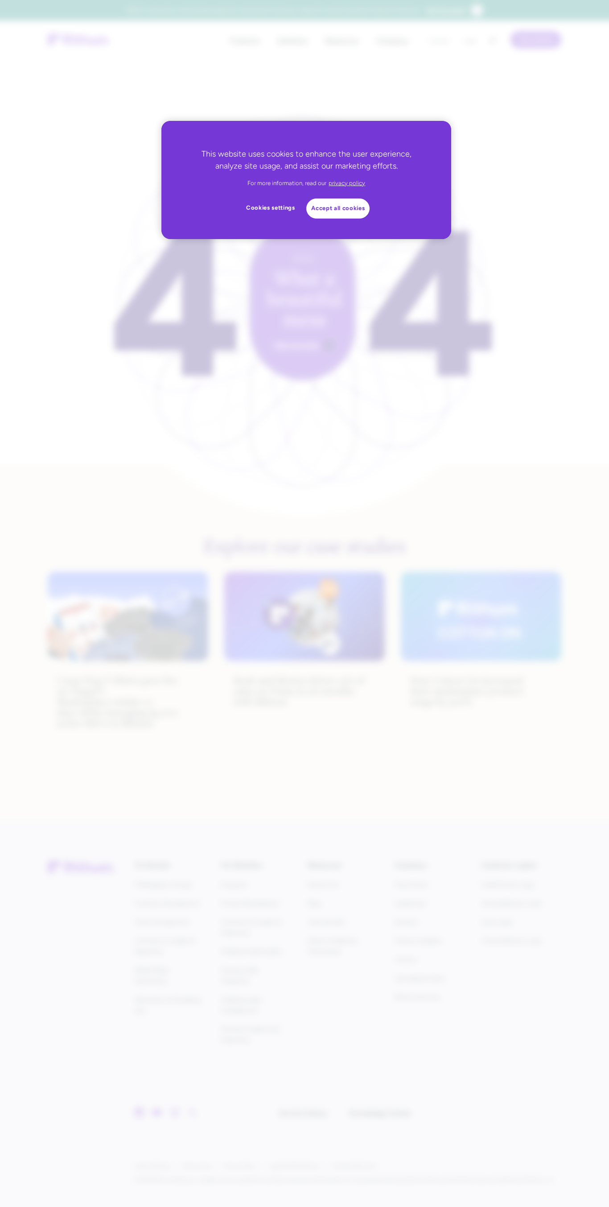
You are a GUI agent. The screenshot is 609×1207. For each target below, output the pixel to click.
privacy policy (347, 183)
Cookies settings (270, 207)
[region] (306, 180)
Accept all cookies (338, 208)
